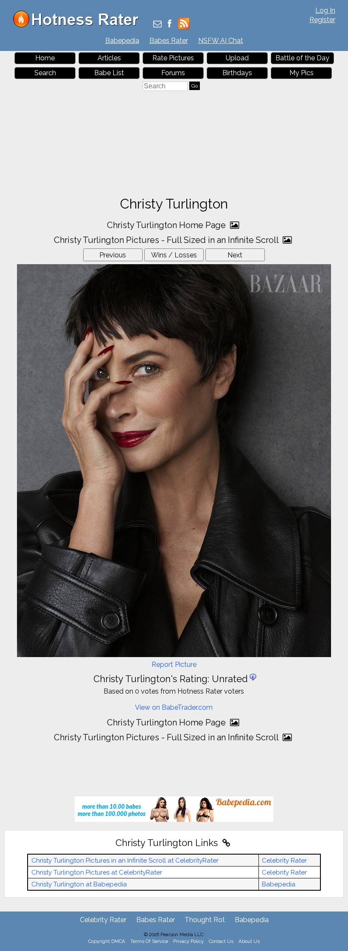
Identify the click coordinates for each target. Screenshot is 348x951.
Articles (109, 58)
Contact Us (221, 941)
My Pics (301, 73)
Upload (237, 58)
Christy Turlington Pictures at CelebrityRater (96, 872)
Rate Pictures (173, 58)
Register (322, 20)
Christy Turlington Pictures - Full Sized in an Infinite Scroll (167, 240)
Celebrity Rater (284, 860)
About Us (249, 941)
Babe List (109, 73)
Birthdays (237, 73)
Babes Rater (168, 41)
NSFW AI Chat (220, 41)
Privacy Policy (188, 941)
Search (45, 73)
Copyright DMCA (106, 941)
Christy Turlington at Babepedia (79, 884)
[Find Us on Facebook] (170, 24)
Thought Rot (205, 920)
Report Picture (174, 664)
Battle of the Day (302, 58)
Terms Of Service (149, 941)
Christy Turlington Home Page (167, 225)
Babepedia (122, 41)
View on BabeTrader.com (174, 707)
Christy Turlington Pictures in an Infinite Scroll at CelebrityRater (125, 860)
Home (45, 58)
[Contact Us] (157, 24)
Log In (325, 10)
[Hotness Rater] (79, 25)
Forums (173, 73)
